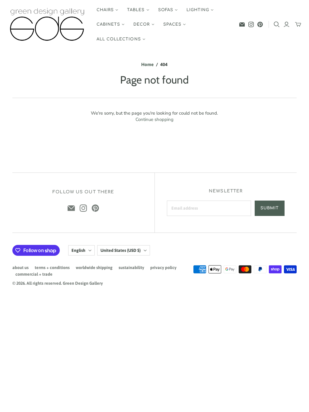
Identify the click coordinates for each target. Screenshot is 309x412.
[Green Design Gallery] (47, 24)
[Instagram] (251, 24)
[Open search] (277, 24)
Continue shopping (154, 119)
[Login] (286, 24)
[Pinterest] (260, 24)
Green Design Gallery (83, 283)
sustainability (131, 267)
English (78, 250)
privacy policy (163, 267)
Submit (269, 208)
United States (120, 250)
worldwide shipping (94, 267)
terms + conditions (52, 267)
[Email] (242, 24)
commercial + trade (34, 274)
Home (147, 64)
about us (20, 267)
